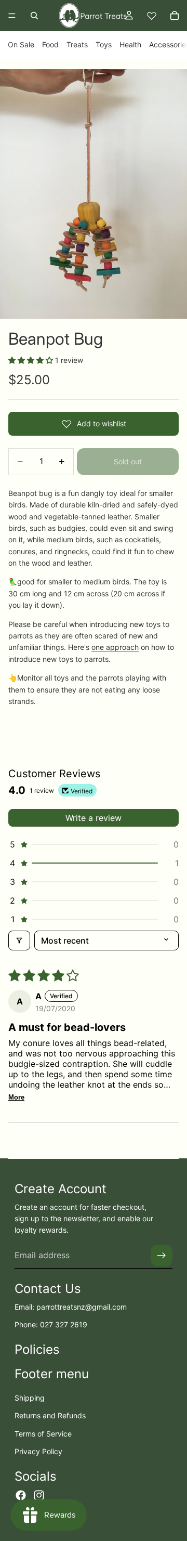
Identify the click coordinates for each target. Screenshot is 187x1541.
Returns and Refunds (50, 1415)
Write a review (93, 818)
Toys (104, 44)
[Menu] (12, 16)
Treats (77, 44)
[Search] (34, 15)
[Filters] (19, 940)
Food (50, 44)
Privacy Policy (38, 1451)
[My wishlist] (151, 15)
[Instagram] (39, 1495)
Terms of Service (43, 1433)
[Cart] (174, 15)
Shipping (30, 1397)
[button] (31, 360)
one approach (115, 647)
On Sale (21, 44)
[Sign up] (161, 1255)
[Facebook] (21, 1495)
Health (130, 44)
